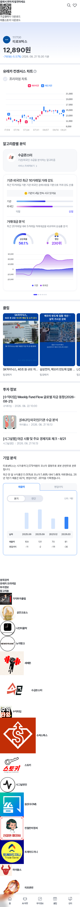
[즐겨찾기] (75, 5)
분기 (16, 498)
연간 (33, 498)
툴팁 (34, 71)
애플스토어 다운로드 (10, 20)
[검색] (69, 5)
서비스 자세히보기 (26, 165)
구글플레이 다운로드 (10, 16)
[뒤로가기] (5, 5)
